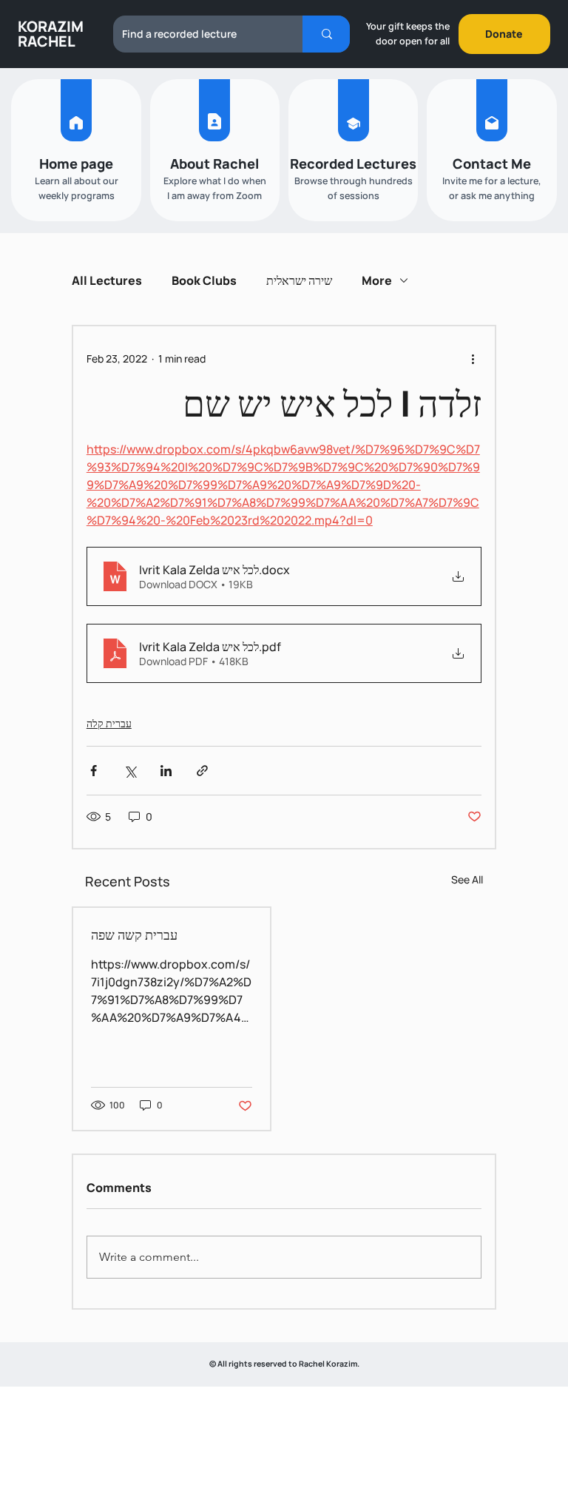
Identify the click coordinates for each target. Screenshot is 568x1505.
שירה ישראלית (299, 280)
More (377, 280)
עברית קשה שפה (134, 934)
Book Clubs (204, 280)
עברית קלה (109, 723)
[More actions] (472, 359)
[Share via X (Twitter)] (130, 771)
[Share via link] (202, 771)
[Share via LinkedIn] (166, 771)
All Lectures (107, 280)
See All (467, 879)
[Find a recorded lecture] (326, 34)
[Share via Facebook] (94, 771)
